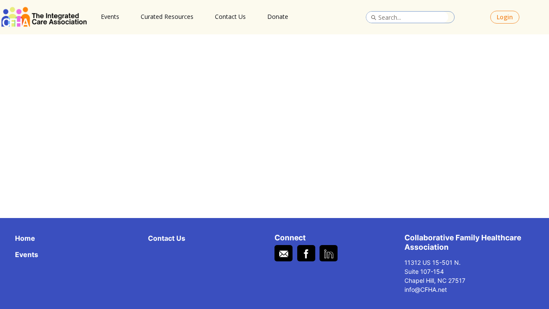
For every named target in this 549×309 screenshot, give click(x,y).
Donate (277, 16)
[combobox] (407, 17)
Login (505, 17)
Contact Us (230, 16)
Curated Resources (167, 16)
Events (110, 16)
